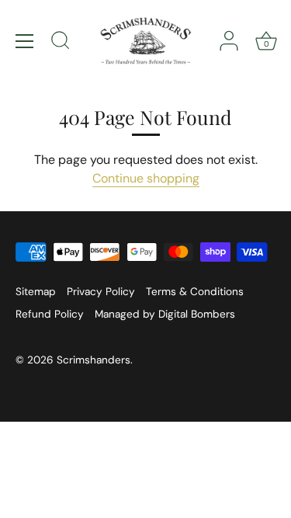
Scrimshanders (93, 360)
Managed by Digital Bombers (165, 314)
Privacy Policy (101, 291)
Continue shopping (145, 178)
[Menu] (25, 41)
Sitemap (36, 291)
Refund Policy (50, 314)
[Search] (60, 43)
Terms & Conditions (195, 291)
